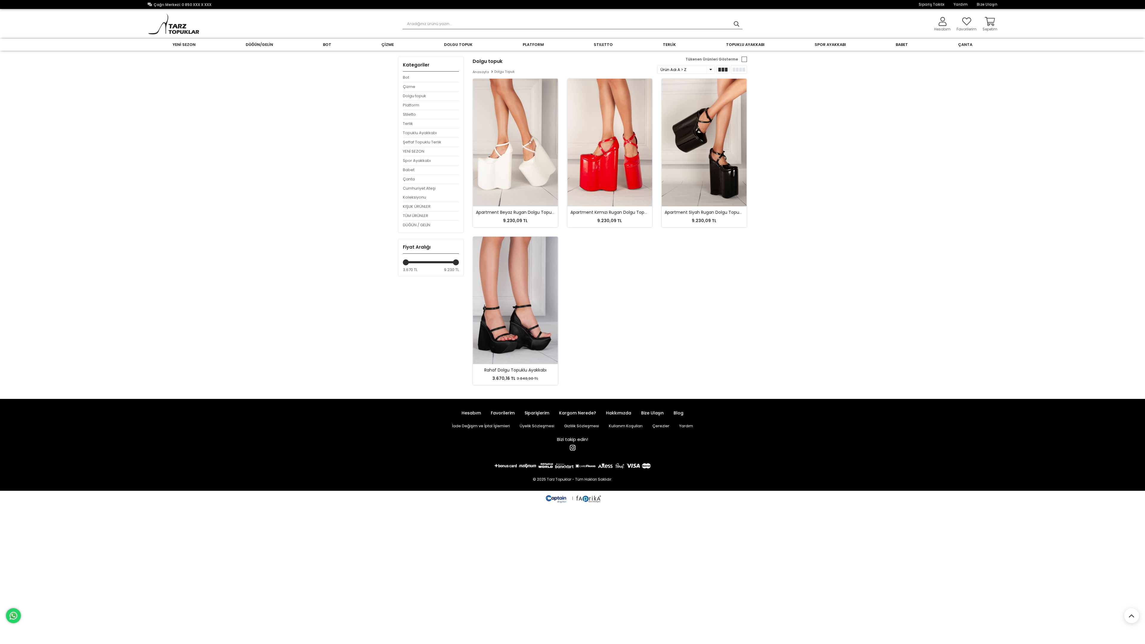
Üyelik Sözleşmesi (537, 426)
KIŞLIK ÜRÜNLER (417, 206)
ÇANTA (965, 44)
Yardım (961, 4)
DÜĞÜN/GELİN (259, 44)
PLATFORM (533, 44)
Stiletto (409, 114)
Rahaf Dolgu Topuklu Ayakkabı (515, 370)
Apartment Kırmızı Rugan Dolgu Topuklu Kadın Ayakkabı (627, 212)
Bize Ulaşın (987, 4)
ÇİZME (387, 44)
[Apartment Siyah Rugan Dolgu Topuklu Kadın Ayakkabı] (704, 142)
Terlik (408, 123)
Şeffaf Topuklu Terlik (422, 142)
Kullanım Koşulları (626, 426)
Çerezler (660, 426)
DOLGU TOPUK (458, 44)
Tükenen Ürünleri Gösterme (712, 59)
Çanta (409, 179)
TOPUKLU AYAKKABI (745, 44)
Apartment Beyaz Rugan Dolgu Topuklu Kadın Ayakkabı (532, 212)
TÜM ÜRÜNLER (415, 216)
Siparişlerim (536, 413)
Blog (678, 413)
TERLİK (669, 44)
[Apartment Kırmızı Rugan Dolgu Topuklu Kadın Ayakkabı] (609, 142)
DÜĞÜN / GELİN (416, 225)
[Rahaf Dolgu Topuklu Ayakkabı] (515, 300)
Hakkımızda (618, 413)
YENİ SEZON (184, 44)
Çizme (409, 86)
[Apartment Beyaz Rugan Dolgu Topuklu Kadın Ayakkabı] (515, 142)
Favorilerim (967, 29)
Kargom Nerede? (577, 413)
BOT (327, 44)
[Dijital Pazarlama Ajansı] (557, 498)
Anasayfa (481, 71)
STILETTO (603, 44)
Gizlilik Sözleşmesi (581, 426)
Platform (411, 105)
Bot (406, 77)
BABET (902, 44)
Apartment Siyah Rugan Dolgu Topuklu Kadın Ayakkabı (721, 212)
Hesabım (471, 413)
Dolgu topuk (414, 96)
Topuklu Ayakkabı (420, 133)
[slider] (406, 262)
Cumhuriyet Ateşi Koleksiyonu (419, 192)
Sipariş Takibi (932, 4)
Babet (408, 170)
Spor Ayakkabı (830, 44)
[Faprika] (589, 498)
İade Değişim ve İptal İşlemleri (481, 426)
